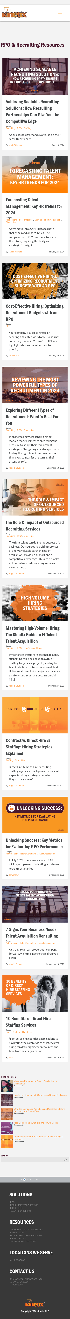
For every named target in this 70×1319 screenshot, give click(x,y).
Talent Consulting (28, 854)
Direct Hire (11, 222)
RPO (19, 128)
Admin (11, 1057)
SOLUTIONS (20, 1194)
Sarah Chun (13, 356)
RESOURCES (21, 1222)
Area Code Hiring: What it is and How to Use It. (36, 1123)
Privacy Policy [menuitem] (18, 1238)
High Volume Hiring (33, 648)
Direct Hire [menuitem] (16, 1208)
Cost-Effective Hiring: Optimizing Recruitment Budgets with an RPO (34, 312)
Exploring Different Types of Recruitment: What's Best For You (32, 416)
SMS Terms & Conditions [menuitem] (23, 1241)
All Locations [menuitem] (17, 1260)
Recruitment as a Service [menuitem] (24, 1205)
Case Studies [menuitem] (17, 1233)
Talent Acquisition (52, 220)
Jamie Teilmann (15, 145)
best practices (26, 220)
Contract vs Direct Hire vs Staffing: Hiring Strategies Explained (29, 746)
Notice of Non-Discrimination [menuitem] (26, 1235)
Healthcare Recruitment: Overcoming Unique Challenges (40, 1095)
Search (4, 1155)
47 (37, 1180)
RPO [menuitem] (12, 1202)
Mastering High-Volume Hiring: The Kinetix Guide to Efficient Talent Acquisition (33, 634)
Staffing (27, 128)
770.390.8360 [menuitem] (16, 1285)
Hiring (8, 1032)
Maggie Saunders (16, 468)
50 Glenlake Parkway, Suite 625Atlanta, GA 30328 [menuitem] (27, 1280)
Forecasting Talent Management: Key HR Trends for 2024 (34, 206)
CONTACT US (21, 1271)
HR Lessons (11, 220)
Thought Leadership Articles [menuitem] (26, 1230)
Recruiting (10, 128)
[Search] (65, 1160)
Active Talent (12, 854)
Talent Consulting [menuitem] (20, 1211)
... (34, 1180)
